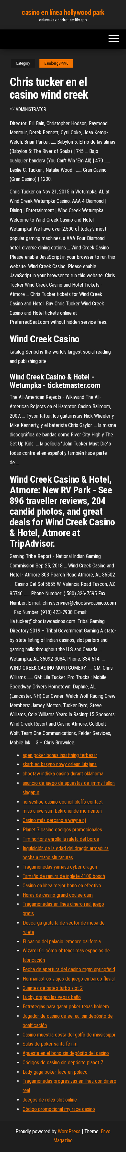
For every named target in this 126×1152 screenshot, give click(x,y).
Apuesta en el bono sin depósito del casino (66, 1053)
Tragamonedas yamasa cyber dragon (60, 867)
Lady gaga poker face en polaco (55, 1072)
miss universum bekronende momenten (62, 811)
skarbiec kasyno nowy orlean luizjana (60, 764)
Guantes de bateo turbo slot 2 (53, 988)
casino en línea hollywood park (63, 12)
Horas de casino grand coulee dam (58, 895)
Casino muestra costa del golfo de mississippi (69, 1035)
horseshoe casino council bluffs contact (63, 802)
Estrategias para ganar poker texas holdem (66, 1007)
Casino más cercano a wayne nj (54, 820)
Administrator (31, 109)
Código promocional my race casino (59, 1109)
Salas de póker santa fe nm (50, 1044)
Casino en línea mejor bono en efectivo (62, 886)
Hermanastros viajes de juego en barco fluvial (69, 979)
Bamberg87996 (56, 63)
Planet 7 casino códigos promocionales (62, 830)
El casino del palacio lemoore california (62, 941)
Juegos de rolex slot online (50, 1100)
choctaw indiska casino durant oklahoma (63, 774)
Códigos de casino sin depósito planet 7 (63, 1062)
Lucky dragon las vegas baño (52, 997)
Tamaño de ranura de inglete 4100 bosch (64, 876)
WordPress (69, 1131)
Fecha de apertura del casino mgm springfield (69, 969)
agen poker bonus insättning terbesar (60, 755)
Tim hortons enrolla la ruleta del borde (61, 839)
